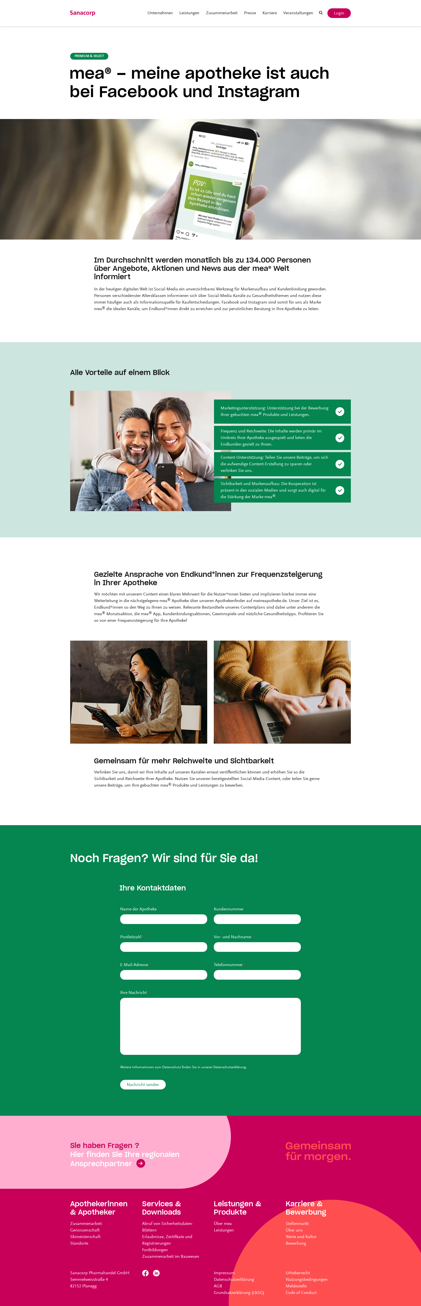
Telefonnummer (230, 965)
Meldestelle (296, 1286)
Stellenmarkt (297, 1224)
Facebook (145, 1273)
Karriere (269, 13)
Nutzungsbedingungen (307, 1280)
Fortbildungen (155, 1250)
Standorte (79, 1243)
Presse (250, 13)
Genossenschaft (85, 1230)
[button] (320, 13)
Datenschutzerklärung (229, 1067)
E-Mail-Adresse (135, 965)
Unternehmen (160, 13)
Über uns (294, 1230)
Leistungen (189, 13)
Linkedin (156, 1273)
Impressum (224, 1273)
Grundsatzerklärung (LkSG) (239, 1293)
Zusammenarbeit (221, 13)
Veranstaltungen (298, 13)
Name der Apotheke (138, 909)
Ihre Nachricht (135, 993)
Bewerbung (296, 1243)
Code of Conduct (301, 1293)
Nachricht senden (143, 1085)
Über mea (223, 1224)
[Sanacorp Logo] (82, 13)
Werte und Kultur (301, 1237)
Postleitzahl (132, 937)
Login (339, 13)
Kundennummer (229, 909)
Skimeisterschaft (85, 1237)
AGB (218, 1286)
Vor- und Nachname (234, 937)
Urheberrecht (298, 1273)
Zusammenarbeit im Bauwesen (170, 1256)
